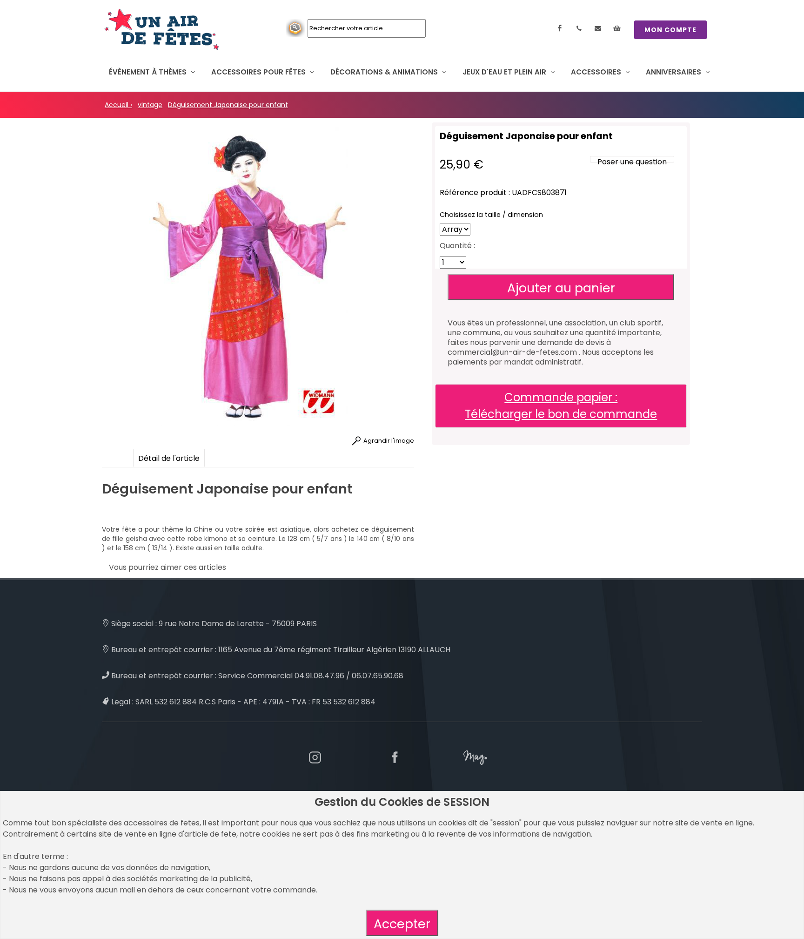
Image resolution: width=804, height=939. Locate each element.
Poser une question (632, 161)
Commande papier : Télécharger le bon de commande (561, 406)
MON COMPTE (670, 29)
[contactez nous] (598, 28)
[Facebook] (559, 28)
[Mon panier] (617, 28)
